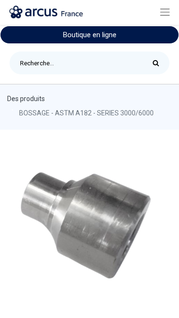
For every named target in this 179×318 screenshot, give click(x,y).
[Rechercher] (158, 62)
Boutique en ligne (89, 35)
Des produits (26, 99)
